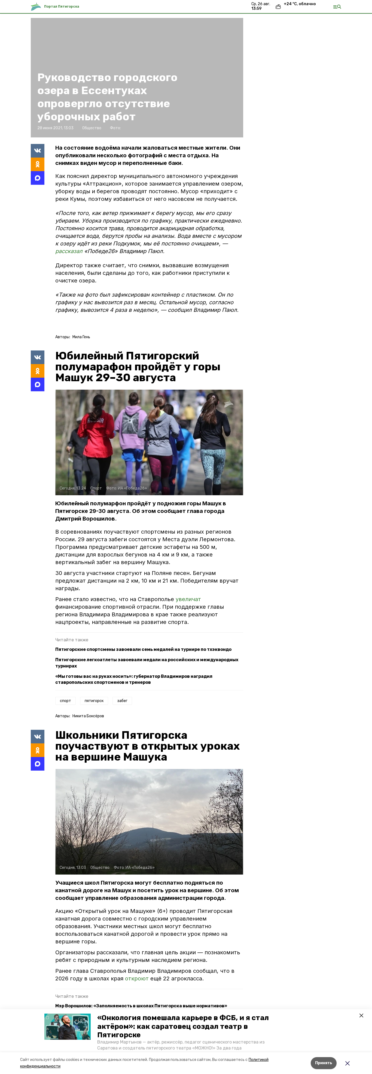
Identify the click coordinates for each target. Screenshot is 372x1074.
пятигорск (94, 700)
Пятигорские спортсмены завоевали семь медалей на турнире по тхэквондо (143, 649)
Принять (323, 1063)
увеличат (188, 599)
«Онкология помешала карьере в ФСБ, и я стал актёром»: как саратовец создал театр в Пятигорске (183, 1026)
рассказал (69, 251)
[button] (67, 1027)
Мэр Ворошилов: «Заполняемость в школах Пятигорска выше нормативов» (141, 1005)
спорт (65, 700)
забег (122, 700)
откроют (137, 978)
